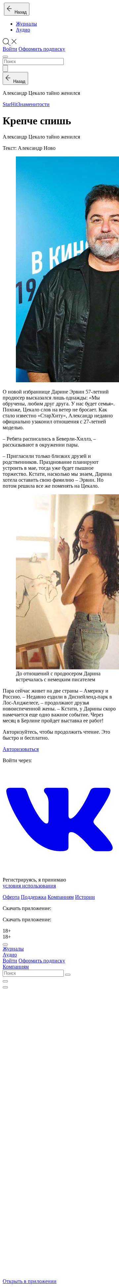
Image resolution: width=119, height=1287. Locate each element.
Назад (19, 12)
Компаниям (61, 897)
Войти (10, 49)
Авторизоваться (21, 749)
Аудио (23, 29)
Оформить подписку (42, 49)
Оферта (11, 897)
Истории (85, 897)
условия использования (29, 886)
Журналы (26, 24)
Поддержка (33, 897)
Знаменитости (34, 104)
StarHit (10, 104)
